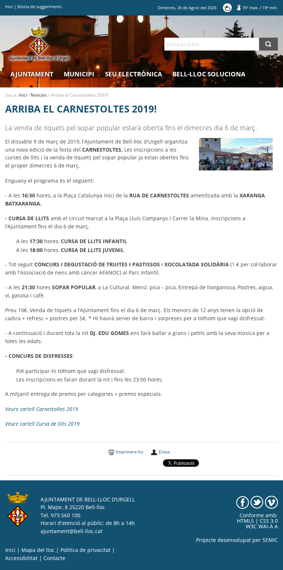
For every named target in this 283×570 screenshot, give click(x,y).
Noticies (39, 95)
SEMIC (270, 540)
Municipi (79, 74)
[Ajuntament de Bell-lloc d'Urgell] (39, 43)
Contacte (54, 558)
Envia (164, 452)
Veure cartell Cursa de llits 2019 (42, 424)
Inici (9, 6)
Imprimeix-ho (129, 452)
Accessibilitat (21, 558)
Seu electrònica (133, 74)
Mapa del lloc (38, 550)
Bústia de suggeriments (39, 6)
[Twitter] (257, 501)
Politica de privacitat (85, 550)
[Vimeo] (271, 501)
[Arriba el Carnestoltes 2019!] (236, 154)
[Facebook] (242, 501)
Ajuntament (31, 74)
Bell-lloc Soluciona (208, 74)
